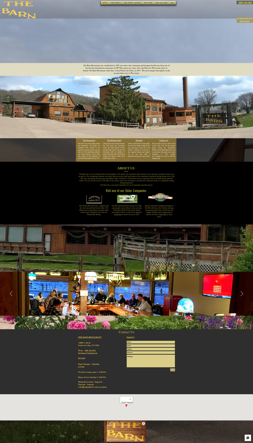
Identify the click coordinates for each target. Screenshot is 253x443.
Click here (118, 214)
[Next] (242, 293)
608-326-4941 (87, 387)
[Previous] (11, 293)
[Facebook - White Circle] (143, 423)
